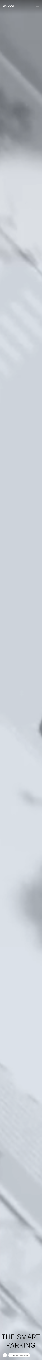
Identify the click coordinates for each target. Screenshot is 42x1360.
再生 (5, 1355)
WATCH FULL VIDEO (20, 1355)
